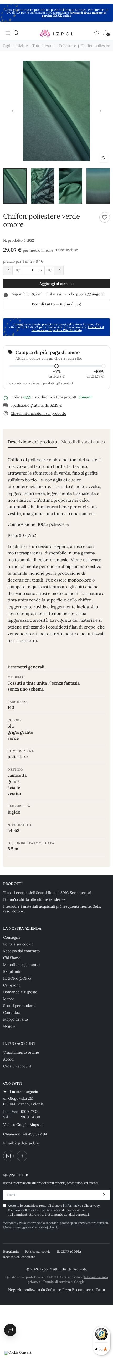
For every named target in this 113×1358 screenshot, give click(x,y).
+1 (58, 270)
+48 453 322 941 (34, 1134)
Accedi (8, 1059)
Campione (12, 985)
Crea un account (17, 1066)
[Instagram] (8, 1156)
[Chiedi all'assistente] (10, 1330)
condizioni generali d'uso (42, 1205)
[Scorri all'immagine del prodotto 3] (70, 186)
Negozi (9, 1026)
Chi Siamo (11, 957)
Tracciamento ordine (21, 1052)
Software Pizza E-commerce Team (75, 1289)
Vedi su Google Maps (21, 1124)
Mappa (8, 998)
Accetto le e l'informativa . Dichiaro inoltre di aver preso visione (54, 1210)
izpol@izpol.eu (27, 1143)
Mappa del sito (15, 1019)
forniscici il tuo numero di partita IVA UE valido (74, 14)
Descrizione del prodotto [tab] (32, 441)
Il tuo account (19, 1043)
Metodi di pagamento (21, 964)
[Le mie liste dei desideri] (97, 33)
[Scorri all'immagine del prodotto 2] (43, 186)
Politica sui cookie (18, 944)
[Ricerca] (16, 33)
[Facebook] (22, 1156)
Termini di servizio (56, 1282)
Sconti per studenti (19, 1005)
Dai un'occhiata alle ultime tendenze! (34, 899)
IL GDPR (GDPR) (17, 978)
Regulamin (12, 971)
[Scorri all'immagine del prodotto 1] (15, 186)
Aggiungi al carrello (56, 283)
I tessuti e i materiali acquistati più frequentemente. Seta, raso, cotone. (52, 908)
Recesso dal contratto (21, 951)
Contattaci (12, 1012)
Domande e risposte (20, 992)
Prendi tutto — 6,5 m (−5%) (56, 304)
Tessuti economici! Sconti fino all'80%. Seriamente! (47, 892)
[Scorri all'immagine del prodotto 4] (98, 186)
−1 (8, 270)
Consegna (11, 937)
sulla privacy (91, 1205)
